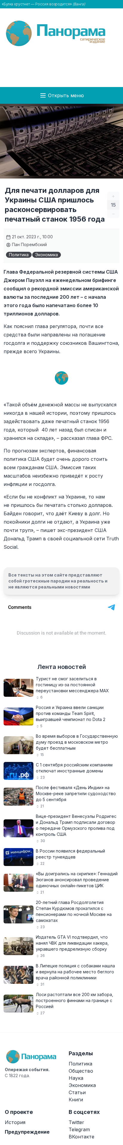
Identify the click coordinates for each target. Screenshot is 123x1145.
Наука (76, 1078)
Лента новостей (61, 666)
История (15, 1122)
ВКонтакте (81, 1137)
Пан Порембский (29, 244)
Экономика (46, 254)
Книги (76, 1100)
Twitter (76, 1122)
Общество (81, 1071)
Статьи (77, 1092)
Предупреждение (27, 1132)
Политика (19, 254)
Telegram (79, 1129)
